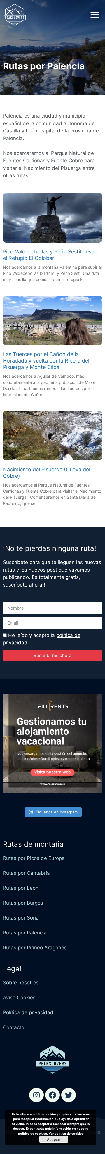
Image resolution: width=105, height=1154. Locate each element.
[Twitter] (68, 1095)
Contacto (13, 1027)
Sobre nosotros (21, 983)
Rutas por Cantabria (26, 873)
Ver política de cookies (66, 1133)
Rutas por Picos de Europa (34, 858)
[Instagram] (36, 1095)
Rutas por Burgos (23, 903)
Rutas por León (20, 888)
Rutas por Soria (21, 918)
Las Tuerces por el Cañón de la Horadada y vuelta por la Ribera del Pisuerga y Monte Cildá (46, 360)
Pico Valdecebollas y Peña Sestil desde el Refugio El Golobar (50, 255)
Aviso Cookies (19, 998)
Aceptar (53, 1139)
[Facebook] (52, 1095)
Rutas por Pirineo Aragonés (35, 948)
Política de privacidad (28, 1012)
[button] (95, 14)
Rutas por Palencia (25, 933)
